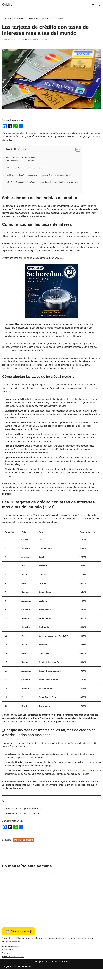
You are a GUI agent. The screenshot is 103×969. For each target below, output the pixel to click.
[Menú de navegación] (93, 4)
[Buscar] (99, 5)
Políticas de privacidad (13, 956)
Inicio (4, 18)
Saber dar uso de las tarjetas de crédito (22, 157)
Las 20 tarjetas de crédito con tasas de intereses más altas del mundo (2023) (38, 175)
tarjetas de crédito (78, 770)
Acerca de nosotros (11, 946)
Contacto (6, 953)
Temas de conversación (40, 39)
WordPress (64, 962)
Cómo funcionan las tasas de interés (20, 161)
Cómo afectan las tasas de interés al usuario (27, 168)
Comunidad (10, 39)
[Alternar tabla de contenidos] (76, 149)
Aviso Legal (7, 950)
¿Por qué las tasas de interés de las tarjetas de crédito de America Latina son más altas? (44, 182)
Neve (36, 962)
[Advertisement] (51, 897)
